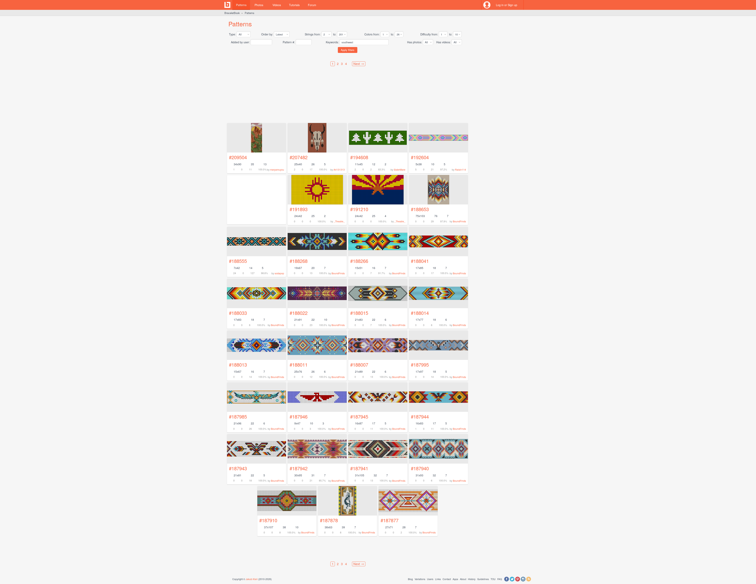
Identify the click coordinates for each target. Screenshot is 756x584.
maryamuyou (277, 169)
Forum (312, 5)
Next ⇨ (358, 63)
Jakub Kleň (252, 579)
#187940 (420, 468)
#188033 (238, 312)
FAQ (499, 579)
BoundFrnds (459, 221)
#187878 (329, 520)
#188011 (299, 364)
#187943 (238, 468)
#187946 (299, 416)
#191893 (299, 209)
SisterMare (399, 169)
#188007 (359, 364)
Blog (410, 579)
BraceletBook (232, 13)
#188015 (359, 312)
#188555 (238, 260)
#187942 (299, 468)
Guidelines (483, 579)
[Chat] (529, 5)
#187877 (389, 520)
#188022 (299, 312)
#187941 (359, 468)
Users (430, 579)
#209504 (238, 157)
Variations (420, 579)
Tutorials (294, 5)
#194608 (359, 157)
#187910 (268, 520)
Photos (259, 5)
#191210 (359, 209)
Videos (276, 5)
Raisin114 (460, 169)
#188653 (420, 209)
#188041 (420, 260)
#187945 (359, 416)
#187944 (420, 416)
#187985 (238, 416)
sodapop (279, 273)
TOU (493, 579)
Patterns (241, 5)
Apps (455, 579)
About (463, 579)
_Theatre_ (339, 221)
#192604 (420, 157)
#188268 (299, 260)
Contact (447, 579)
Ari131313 (339, 169)
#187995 (420, 364)
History (471, 579)
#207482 (299, 157)
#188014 (420, 312)
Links (438, 579)
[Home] (227, 5)
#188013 (238, 364)
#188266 (359, 260)
